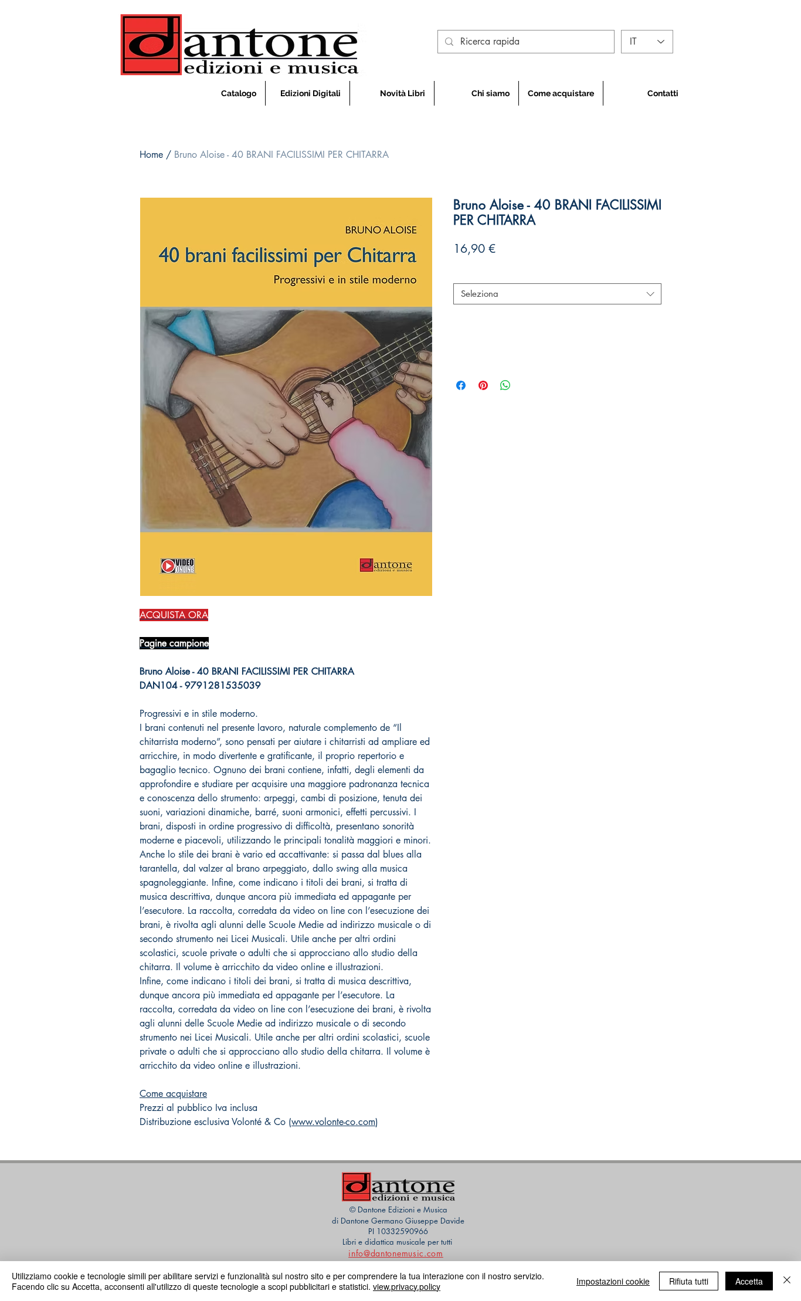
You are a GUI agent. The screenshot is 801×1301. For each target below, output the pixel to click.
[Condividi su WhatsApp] (505, 385)
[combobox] (557, 293)
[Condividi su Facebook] (461, 385)
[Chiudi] (787, 1281)
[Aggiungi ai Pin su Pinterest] (483, 385)
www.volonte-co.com (333, 1122)
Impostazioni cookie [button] (613, 1281)
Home (151, 154)
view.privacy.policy (406, 1286)
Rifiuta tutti (688, 1281)
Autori (468, 273)
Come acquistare (173, 1093)
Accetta (749, 1281)
